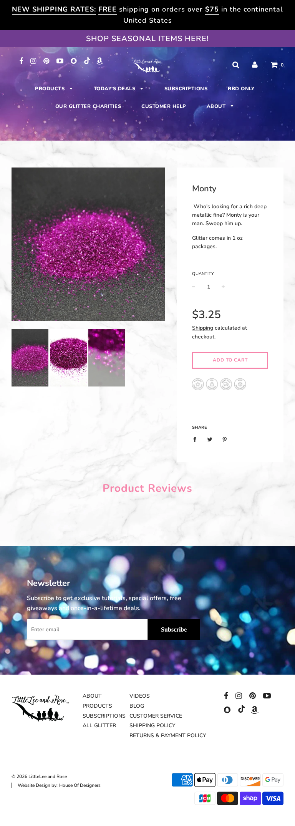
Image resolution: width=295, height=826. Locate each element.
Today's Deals (115, 88)
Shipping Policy (152, 725)
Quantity (203, 274)
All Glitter (99, 725)
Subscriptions (186, 88)
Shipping (202, 328)
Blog (136, 706)
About (217, 106)
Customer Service (155, 716)
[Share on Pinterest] (225, 439)
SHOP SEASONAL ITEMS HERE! (147, 38)
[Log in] (255, 64)
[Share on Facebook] (197, 439)
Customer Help (163, 106)
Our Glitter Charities (88, 106)
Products (50, 88)
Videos (139, 696)
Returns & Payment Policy (167, 735)
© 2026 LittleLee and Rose (39, 776)
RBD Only (241, 88)
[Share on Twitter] (210, 439)
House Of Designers (80, 785)
